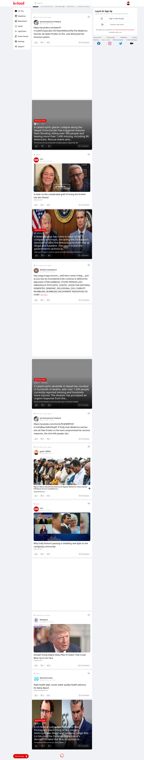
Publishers (123, 37)
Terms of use (97, 37)
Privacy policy (130, 30)
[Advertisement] (62, 73)
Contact (134, 37)
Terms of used (119, 30)
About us (96, 40)
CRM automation (118, 40)
